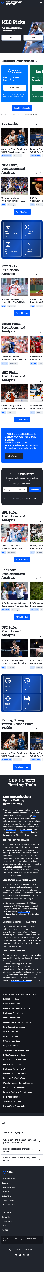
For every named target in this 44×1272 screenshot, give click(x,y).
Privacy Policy (34, 498)
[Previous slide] (37, 124)
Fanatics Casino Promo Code (14, 1073)
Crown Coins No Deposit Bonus (16, 1087)
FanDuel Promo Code (11, 1017)
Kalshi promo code (26, 864)
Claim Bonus (14, 88)
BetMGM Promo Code (11, 1003)
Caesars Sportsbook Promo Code (16, 1008)
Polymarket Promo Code (13, 1045)
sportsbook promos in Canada (21, 940)
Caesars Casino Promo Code (14, 1064)
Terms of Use (6, 1213)
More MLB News (22, 313)
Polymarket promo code (12, 867)
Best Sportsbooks (8, 1200)
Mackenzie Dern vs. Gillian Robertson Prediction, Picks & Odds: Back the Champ (14, 662)
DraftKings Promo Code (13, 1013)
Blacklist (5, 1183)
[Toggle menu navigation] (41, 3)
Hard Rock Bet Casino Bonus (14, 1078)
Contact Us (6, 1217)
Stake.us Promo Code (12, 1101)
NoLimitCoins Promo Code (14, 1106)
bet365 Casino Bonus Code (14, 1055)
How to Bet (5, 1192)
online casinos (22, 955)
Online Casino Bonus (9, 1204)
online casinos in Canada (21, 980)
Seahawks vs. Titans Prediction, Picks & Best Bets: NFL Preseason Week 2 (14, 547)
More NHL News (22, 419)
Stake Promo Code (10, 1031)
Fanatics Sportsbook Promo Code (17, 1022)
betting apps (11, 829)
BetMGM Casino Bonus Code (14, 1059)
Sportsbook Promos (8, 1179)
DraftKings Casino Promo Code (15, 1069)
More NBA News (22, 212)
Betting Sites (6, 1196)
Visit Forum (12, 456)
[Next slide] (41, 61)
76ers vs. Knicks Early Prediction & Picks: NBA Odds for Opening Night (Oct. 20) (14, 199)
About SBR (5, 1230)
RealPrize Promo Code (12, 1097)
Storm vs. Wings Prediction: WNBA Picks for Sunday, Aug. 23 (14, 151)
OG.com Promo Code (11, 1041)
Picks (11, 37)
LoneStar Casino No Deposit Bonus (17, 1092)
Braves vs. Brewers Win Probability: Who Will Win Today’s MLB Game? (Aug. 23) (13, 301)
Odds (33, 37)
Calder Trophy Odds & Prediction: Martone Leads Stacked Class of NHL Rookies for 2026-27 (13, 407)
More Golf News (22, 617)
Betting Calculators (8, 1187)
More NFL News (22, 559)
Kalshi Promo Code (11, 1036)
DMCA (4, 1226)
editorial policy (26, 829)
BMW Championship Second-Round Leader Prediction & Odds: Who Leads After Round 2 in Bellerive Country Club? (14, 604)
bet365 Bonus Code (11, 999)
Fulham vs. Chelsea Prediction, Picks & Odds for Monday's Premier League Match (14, 358)
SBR (6, 810)
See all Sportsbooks (22, 108)
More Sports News (22, 767)
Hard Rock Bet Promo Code (14, 1027)
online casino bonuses (18, 975)
